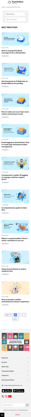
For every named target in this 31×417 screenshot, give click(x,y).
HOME (3, 7)
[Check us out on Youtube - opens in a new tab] (10, 396)
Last (14, 319)
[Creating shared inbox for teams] (15, 342)
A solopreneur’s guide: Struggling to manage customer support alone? (15, 177)
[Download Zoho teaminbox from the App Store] (7, 391)
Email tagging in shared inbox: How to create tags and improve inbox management (15, 144)
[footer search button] (27, 405)
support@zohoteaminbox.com (13, 385)
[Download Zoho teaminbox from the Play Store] (18, 391)
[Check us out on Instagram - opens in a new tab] (6, 396)
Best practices (5, 55)
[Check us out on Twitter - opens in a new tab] (3, 396)
